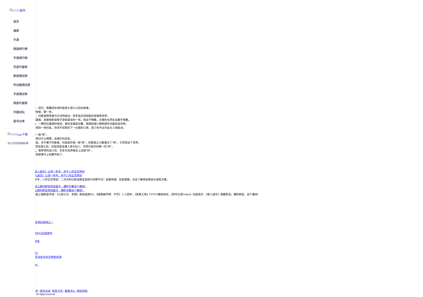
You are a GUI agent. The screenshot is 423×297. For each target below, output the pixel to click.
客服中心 (70, 291)
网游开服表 (20, 103)
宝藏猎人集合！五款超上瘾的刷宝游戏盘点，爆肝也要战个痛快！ (46, 190)
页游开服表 (20, 67)
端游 (16, 30)
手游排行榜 (20, 58)
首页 (16, 21)
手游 (16, 39)
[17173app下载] (17, 133)
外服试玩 (19, 112)
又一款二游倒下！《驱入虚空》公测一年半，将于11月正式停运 (45, 175)
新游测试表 (20, 76)
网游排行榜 (20, 48)
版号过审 (19, 121)
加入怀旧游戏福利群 (18, 143)
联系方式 (57, 291)
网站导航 (82, 291)
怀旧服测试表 (21, 85)
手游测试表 (20, 94)
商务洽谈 (45, 291)
